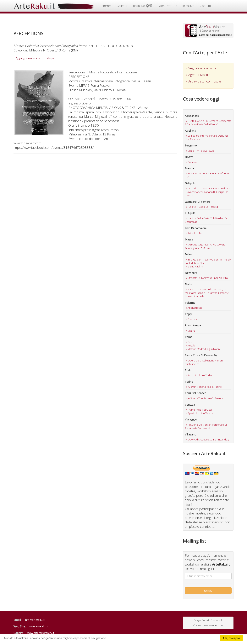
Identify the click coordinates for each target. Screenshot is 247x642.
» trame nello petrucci (199, 409)
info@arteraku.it (35, 620)
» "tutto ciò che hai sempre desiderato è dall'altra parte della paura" (208, 122)
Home (106, 5)
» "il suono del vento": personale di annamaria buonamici (206, 426)
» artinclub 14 (193, 233)
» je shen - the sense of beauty (204, 398)
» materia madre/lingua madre (203, 349)
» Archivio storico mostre (203, 81)
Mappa (50, 58)
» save (189, 342)
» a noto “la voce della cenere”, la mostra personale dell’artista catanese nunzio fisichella (207, 293)
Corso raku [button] (184, 5)
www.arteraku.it (38, 626)
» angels (190, 345)
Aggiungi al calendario (28, 58)
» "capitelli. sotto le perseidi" (202, 206)
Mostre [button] (163, 5)
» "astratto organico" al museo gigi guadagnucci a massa (205, 246)
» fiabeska (191, 162)
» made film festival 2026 (200, 150)
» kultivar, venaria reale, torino (204, 386)
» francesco (193, 319)
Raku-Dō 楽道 (142, 5)
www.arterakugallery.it (40, 633)
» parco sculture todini (199, 375)
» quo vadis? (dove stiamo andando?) (207, 439)
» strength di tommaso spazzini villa (207, 278)
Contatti (205, 5)
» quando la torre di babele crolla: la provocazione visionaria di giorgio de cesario (207, 192)
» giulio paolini (194, 266)
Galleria (122, 5)
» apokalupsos (194, 307)
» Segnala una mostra (201, 68)
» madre (190, 330)
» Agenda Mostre (198, 74)
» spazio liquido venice (199, 413)
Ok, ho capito (231, 638)
